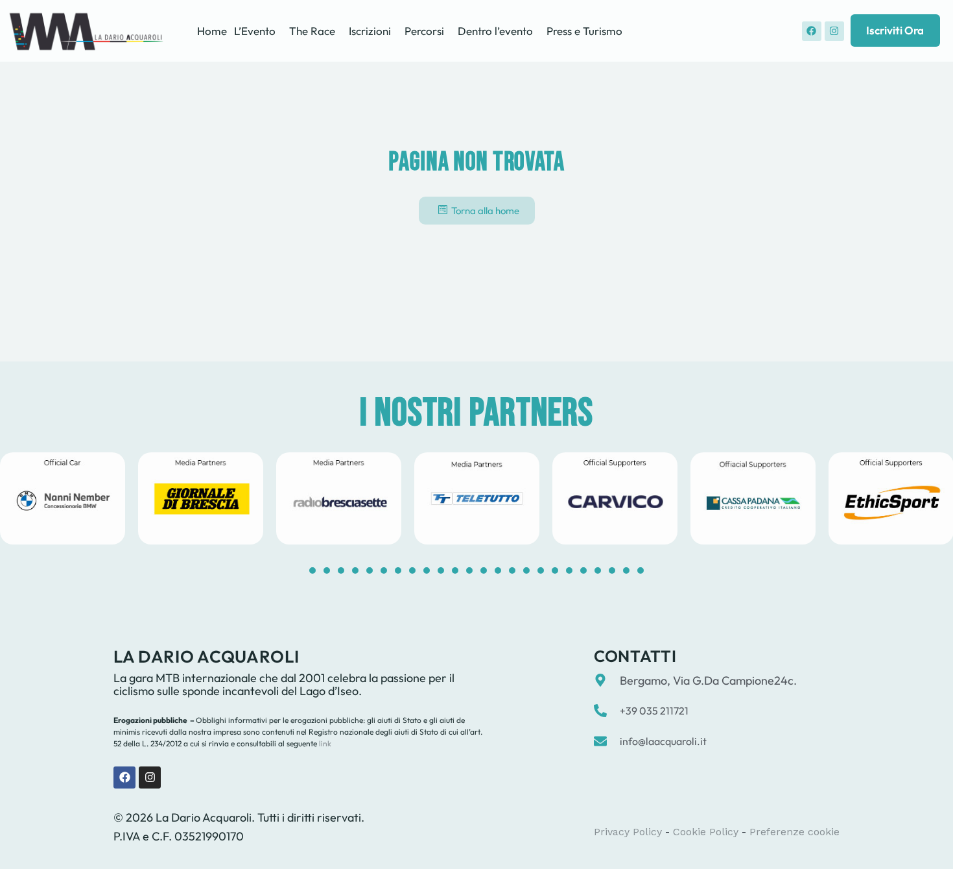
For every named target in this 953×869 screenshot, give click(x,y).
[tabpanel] (201, 498)
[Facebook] (811, 31)
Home (212, 31)
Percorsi (424, 31)
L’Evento (255, 31)
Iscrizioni (370, 31)
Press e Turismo (584, 31)
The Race (312, 31)
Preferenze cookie (794, 832)
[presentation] (312, 570)
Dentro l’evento (495, 31)
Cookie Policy (705, 832)
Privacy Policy (628, 832)
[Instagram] (834, 31)
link (324, 743)
